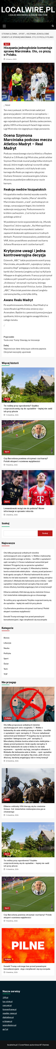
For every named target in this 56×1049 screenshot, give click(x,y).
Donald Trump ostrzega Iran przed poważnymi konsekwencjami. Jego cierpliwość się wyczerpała (25, 618)
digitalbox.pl (8, 1017)
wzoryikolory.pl (9, 1025)
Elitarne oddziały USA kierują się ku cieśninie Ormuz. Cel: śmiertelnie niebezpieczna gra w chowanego (27, 593)
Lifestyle (7, 643)
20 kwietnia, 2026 (12, 761)
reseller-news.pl (10, 1013)
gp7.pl (5, 1029)
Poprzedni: (22, 339)
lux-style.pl (8, 1001)
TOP (5, 674)
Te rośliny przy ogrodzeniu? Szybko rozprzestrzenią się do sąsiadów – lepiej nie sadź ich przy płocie (28, 409)
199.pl (5, 997)
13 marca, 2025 (11, 59)
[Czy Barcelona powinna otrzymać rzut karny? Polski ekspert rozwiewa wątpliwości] (28, 437)
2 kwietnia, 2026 (12, 515)
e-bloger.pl (7, 1021)
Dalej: (25, 348)
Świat (6, 663)
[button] (4, 25)
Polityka (7, 653)
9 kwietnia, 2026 (12, 465)
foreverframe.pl (9, 1009)
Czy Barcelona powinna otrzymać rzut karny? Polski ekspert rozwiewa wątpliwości (26, 610)
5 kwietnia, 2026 (12, 972)
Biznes (7, 638)
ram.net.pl (7, 1005)
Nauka (6, 648)
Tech (6, 669)
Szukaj (5, 523)
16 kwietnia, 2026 (12, 415)
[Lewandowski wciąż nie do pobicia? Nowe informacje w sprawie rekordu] (28, 487)
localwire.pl (28, 9)
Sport (7, 44)
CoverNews (24, 1044)
